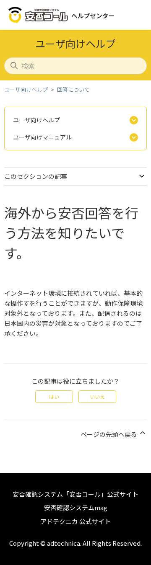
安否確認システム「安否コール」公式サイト (75, 494)
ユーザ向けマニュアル (42, 137)
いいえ (97, 396)
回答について (73, 89)
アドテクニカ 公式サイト (75, 521)
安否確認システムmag (75, 507)
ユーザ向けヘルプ (26, 89)
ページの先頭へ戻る (109, 434)
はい (54, 396)
